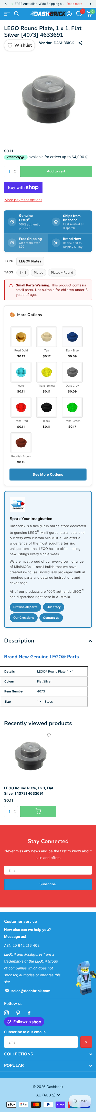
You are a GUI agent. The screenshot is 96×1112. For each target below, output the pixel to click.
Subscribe (48, 884)
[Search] (16, 14)
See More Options (48, 474)
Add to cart (56, 171)
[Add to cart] (38, 811)
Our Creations (23, 618)
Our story (54, 607)
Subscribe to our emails (25, 1032)
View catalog (7, 14)
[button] (5, 4)
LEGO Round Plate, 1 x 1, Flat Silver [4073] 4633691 (28, 790)
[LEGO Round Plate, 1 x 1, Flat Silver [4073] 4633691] (30, 756)
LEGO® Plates (30, 261)
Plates (38, 272)
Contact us (51, 618)
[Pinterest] (18, 1012)
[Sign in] (69, 14)
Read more (74, 4)
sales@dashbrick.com (30, 991)
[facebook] (29, 1013)
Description (19, 641)
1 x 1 (22, 272)
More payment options (23, 200)
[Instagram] (6, 1012)
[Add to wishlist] (49, 735)
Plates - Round (62, 272)
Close (48, 1054)
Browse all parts (25, 607)
